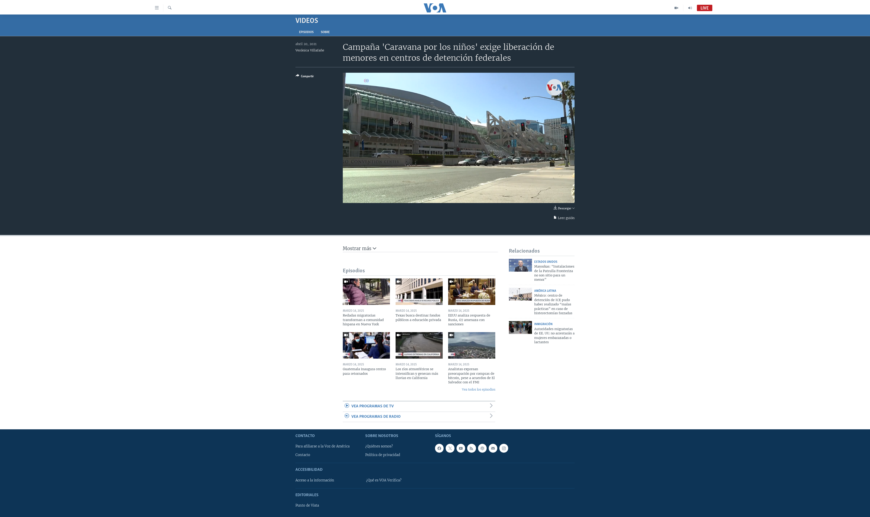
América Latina (545, 291)
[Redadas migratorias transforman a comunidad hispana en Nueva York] (366, 291)
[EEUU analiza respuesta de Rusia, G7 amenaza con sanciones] (471, 291)
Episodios (306, 32)
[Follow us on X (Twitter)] (450, 448)
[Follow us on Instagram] (503, 448)
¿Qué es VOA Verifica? (383, 480)
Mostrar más (358, 248)
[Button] (305, 77)
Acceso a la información (314, 480)
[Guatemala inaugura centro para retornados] (366, 345)
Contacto (302, 455)
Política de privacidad (382, 455)
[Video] (676, 8)
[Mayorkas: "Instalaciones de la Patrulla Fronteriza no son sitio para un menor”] (520, 265)
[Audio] (690, 8)
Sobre (325, 32)
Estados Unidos (545, 262)
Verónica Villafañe (309, 50)
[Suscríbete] (493, 448)
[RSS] (471, 448)
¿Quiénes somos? (379, 446)
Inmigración (543, 324)
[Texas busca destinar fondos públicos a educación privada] (419, 291)
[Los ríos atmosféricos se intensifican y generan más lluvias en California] (419, 345)
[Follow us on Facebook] (439, 448)
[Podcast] (482, 448)
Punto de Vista (307, 505)
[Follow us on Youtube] (461, 448)
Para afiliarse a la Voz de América (322, 446)
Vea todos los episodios (478, 389)
